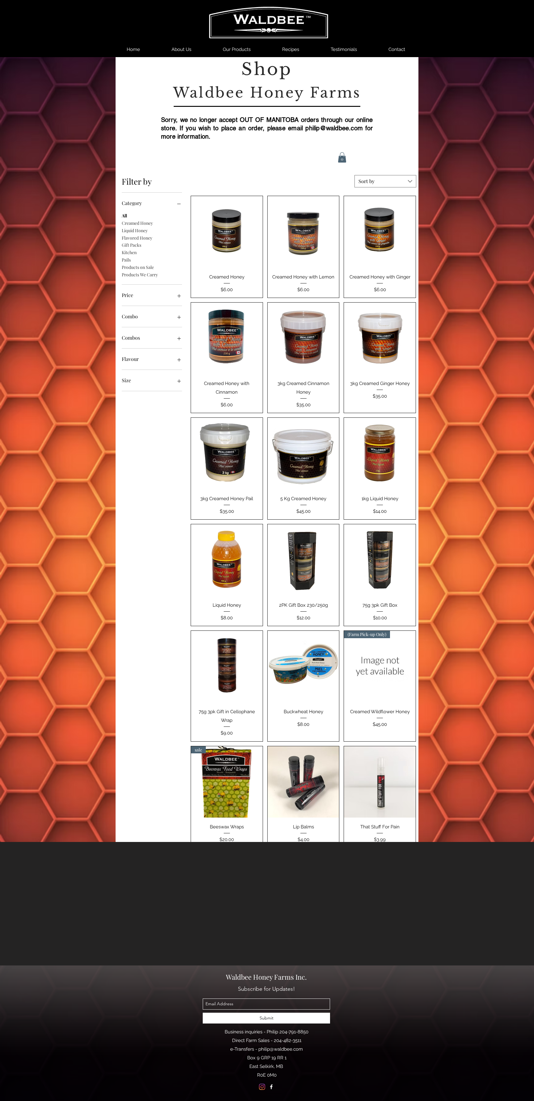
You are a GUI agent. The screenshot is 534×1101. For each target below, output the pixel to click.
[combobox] (385, 181)
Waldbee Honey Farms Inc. (266, 977)
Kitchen (129, 252)
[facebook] (271, 1087)
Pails (126, 260)
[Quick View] (227, 232)
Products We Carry (140, 275)
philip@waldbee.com (334, 128)
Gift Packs (131, 245)
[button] (342, 157)
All (124, 216)
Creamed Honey (137, 223)
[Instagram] (262, 1087)
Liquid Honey (135, 230)
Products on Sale (138, 267)
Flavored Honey (137, 238)
